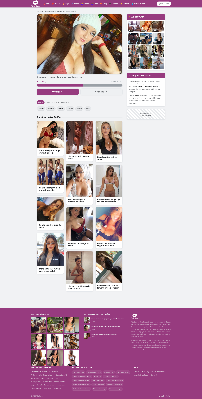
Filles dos (97, 376)
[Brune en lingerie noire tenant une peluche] (55, 341)
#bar (88, 109)
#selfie (79, 109)
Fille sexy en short (123, 372)
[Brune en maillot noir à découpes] (55, 358)
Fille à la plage (36, 388)
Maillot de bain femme (39, 372)
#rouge (70, 109)
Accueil (161, 396)
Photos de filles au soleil (81, 380)
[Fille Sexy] (151, 316)
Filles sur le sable (97, 380)
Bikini (46, 4)
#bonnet (51, 109)
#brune (40, 109)
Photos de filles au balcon (81, 389)
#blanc (60, 109)
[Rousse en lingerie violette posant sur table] (38, 358)
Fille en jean (47, 388)
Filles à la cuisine (98, 385)
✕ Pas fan (101, 91)
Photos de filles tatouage (81, 385)
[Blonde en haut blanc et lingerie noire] (71, 358)
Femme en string (52, 378)
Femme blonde (59, 382)
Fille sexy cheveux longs (115, 380)
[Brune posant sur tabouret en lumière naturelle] (71, 341)
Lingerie (56, 4)
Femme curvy (47, 382)
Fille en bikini (53, 372)
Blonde (85, 4)
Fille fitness (57, 388)
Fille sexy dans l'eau (110, 376)
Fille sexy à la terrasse (114, 385)
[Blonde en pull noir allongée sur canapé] (38, 325)
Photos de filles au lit (94, 372)
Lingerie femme (48, 375)
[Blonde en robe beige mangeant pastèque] (55, 325)
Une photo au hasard (141, 375)
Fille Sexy (40, 11)
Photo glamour (36, 382)
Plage (66, 4)
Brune (94, 4)
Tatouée (113, 4)
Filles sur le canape (99, 389)
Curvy (103, 4)
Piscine (75, 4)
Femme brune (49, 385)
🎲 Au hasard (164, 4)
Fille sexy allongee (115, 389)
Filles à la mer (108, 372)
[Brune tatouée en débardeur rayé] (71, 325)
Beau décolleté (61, 375)
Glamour (124, 4)
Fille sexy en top (78, 372)
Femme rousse (61, 385)
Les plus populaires (158, 372)
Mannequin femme (37, 378)
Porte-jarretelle (36, 375)
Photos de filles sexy (141, 372)
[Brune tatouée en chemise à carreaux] (38, 341)
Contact (154, 375)
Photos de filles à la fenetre (82, 376)
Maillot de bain (138, 4)
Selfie (47, 11)
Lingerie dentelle (37, 385)
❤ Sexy (57, 91)
